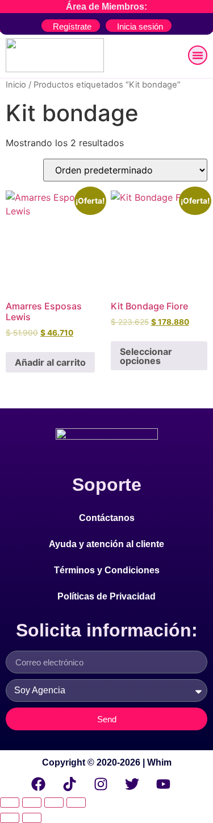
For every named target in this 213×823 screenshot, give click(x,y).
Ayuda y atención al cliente (106, 544)
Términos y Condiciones (107, 570)
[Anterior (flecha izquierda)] (9, 818)
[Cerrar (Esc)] (76, 802)
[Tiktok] (70, 784)
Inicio (16, 85)
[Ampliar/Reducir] (9, 802)
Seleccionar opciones (146, 356)
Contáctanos (107, 518)
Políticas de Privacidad (106, 596)
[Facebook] (38, 784)
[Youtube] (163, 784)
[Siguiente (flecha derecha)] (31, 818)
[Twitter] (132, 784)
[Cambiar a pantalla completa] (31, 802)
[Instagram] (101, 784)
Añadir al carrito (50, 362)
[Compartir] (54, 802)
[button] (197, 55)
